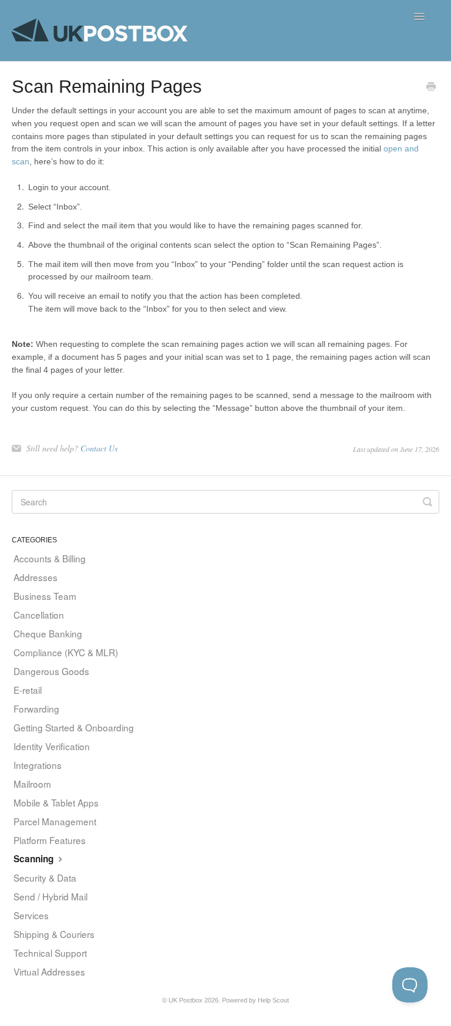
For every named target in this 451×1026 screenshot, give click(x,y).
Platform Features (50, 839)
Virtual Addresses (49, 971)
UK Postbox (186, 1000)
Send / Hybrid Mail (50, 896)
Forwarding (36, 708)
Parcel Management (55, 821)
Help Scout (273, 1000)
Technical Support (50, 952)
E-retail (28, 689)
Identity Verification (52, 746)
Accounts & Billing (50, 558)
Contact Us (98, 448)
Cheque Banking (48, 633)
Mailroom (32, 783)
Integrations (38, 764)
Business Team (45, 595)
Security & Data (45, 877)
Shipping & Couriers (54, 933)
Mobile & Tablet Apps (56, 802)
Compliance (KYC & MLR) (66, 652)
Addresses (36, 577)
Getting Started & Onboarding (74, 727)
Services (31, 915)
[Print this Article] (431, 87)
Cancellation (39, 614)
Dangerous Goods (51, 670)
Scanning (35, 858)
